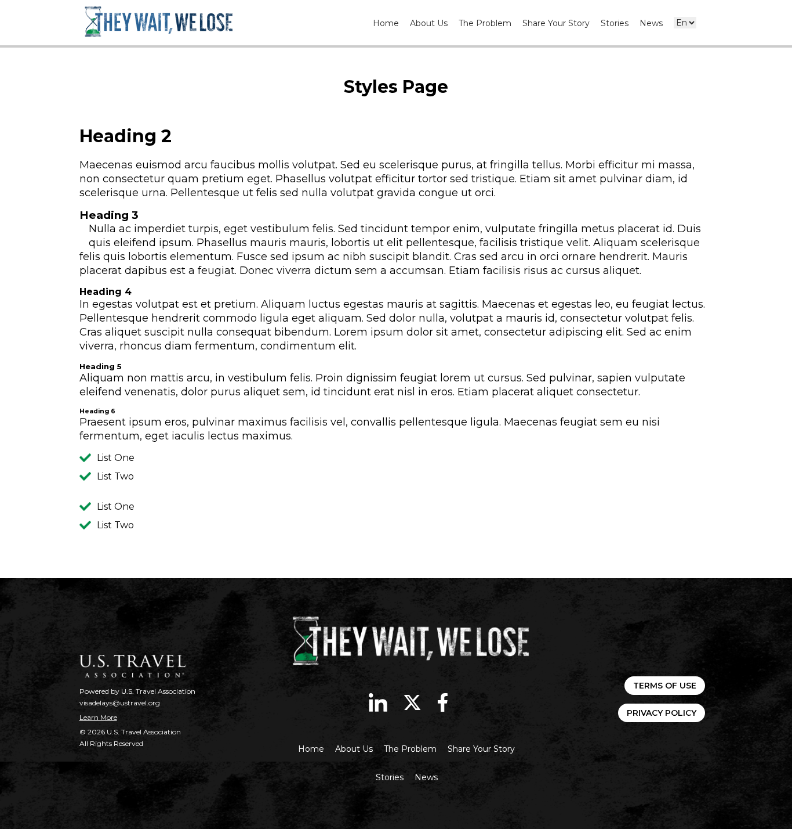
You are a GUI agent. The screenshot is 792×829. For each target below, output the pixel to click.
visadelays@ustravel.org (119, 702)
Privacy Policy (661, 713)
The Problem (485, 23)
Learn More (98, 717)
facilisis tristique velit (533, 242)
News (651, 23)
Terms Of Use (664, 685)
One (124, 457)
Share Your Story (556, 23)
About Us (429, 23)
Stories (614, 23)
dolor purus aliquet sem (243, 391)
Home (386, 23)
